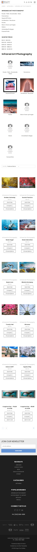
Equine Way (27, 367)
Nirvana (27, 324)
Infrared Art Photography (18, 493)
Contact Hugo (18, 467)
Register (21, 471)
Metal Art (18, 497)
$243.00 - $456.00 (7, 42)
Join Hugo (18, 465)
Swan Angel (10, 240)
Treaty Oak (10, 324)
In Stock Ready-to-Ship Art (18, 495)
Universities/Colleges (8, 29)
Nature (4, 27)
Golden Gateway (9, 197)
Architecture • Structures (8, 20)
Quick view (9, 202)
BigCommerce (21, 543)
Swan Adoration (27, 240)
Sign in (15, 471)
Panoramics (5, 16)
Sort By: (5, 166)
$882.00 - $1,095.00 (7, 49)
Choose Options (10, 209)
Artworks (18, 483)
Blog (18, 469)
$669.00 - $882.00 (7, 47)
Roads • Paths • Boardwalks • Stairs (11, 14)
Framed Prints (5, 31)
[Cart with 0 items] (31, 2)
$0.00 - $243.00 (6, 40)
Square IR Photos (6, 18)
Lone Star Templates (21, 546)
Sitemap (18, 474)
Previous (3, 550)
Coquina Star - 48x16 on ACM (27, 407)
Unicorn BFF (10, 367)
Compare (9, 205)
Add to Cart (10, 420)
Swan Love (9, 282)
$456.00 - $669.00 (7, 44)
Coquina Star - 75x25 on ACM (10, 407)
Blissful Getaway (27, 282)
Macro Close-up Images (8, 25)
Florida (4, 22)
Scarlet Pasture (27, 197)
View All (18, 499)
